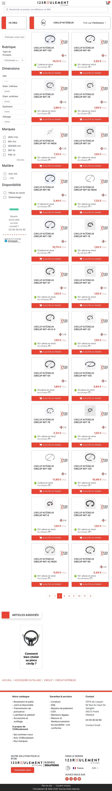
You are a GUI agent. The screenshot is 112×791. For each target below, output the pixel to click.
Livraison (56, 701)
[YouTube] (79, 778)
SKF (11, 150)
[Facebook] (67, 778)
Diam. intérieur (10, 86)
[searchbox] (14, 81)
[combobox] (14, 60)
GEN (13, 137)
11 (85, 596)
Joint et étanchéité (23, 705)
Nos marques (21, 741)
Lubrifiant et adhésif (24, 714)
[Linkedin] (75, 778)
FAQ (53, 705)
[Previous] (50, 595)
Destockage (15, 197)
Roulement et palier (24, 701)
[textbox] (12, 60)
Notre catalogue (21, 696)
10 (79, 596)
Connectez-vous (22, 770)
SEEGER (14, 145)
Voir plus (20, 159)
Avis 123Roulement (24, 737)
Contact (90, 696)
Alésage (7, 116)
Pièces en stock (17, 192)
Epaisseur (8, 106)
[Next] (90, 595)
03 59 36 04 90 (93, 720)
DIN (4, 76)
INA (12, 141)
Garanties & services (61, 696)
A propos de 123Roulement (20, 727)
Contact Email (93, 725)
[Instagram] (71, 778)
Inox (13, 173)
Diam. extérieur (10, 96)
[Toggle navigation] (4, 3)
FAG (11, 154)
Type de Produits (7, 53)
